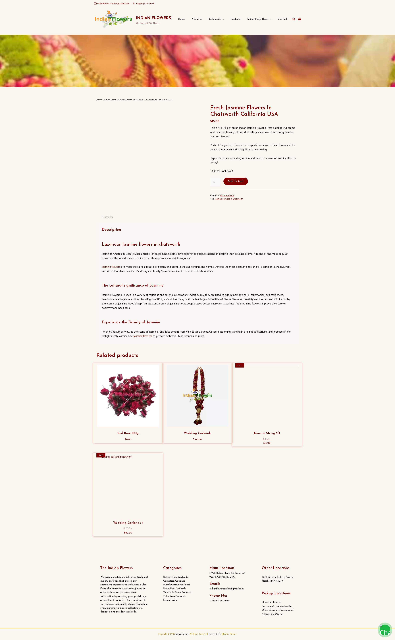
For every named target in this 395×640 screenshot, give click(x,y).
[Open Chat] (385, 630)
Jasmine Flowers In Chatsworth (229, 198)
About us (197, 19)
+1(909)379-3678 (145, 3)
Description (108, 216)
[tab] (107, 216)
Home (181, 19)
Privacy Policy (215, 634)
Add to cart (236, 181)
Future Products (111, 99)
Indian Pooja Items (257, 19)
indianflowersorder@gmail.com (113, 3)
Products (235, 19)
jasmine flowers (111, 266)
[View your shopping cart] (299, 19)
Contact (282, 19)
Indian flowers (153, 18)
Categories (215, 19)
